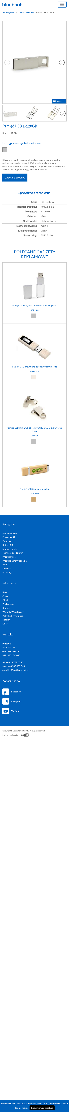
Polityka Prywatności (13, 615)
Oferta (21, 12)
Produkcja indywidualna (14, 560)
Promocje (7, 572)
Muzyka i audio (9, 549)
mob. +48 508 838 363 (13, 666)
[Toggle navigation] (62, 4)
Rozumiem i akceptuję (42, 1107)
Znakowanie (8, 604)
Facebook (16, 691)
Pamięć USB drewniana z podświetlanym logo (34, 366)
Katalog (6, 619)
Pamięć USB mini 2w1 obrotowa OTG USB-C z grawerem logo (35, 429)
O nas (5, 596)
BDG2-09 (34, 493)
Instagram (16, 701)
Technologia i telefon (12, 552)
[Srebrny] (5, 149)
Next (62, 62)
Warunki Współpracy (13, 611)
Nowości (6, 568)
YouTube (15, 711)
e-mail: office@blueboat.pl (15, 670)
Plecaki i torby (9, 533)
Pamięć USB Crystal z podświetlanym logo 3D (34, 305)
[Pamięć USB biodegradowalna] (34, 449)
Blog (4, 592)
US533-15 (34, 371)
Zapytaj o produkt (15, 177)
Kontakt (6, 608)
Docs (5, 623)
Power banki (8, 537)
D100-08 (34, 436)
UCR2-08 (34, 310)
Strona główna (9, 12)
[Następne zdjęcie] (63, 113)
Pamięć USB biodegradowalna (34, 489)
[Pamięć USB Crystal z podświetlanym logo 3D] (34, 265)
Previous (7, 62)
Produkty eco (9, 556)
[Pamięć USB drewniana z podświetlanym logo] (34, 326)
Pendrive (30, 12)
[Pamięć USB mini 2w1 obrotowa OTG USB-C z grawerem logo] (34, 387)
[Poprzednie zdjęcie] (6, 113)
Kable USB (7, 545)
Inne (4, 564)
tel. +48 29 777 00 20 (12, 662)
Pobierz (61, 101)
